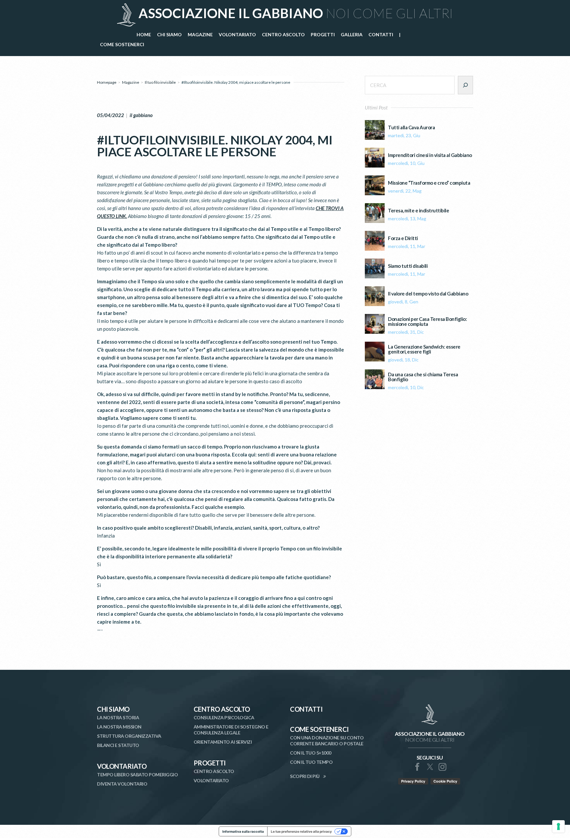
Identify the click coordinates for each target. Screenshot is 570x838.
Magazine (130, 82)
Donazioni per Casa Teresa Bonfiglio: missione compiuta (427, 321)
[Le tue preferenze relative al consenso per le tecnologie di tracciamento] (558, 826)
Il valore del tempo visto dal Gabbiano (428, 293)
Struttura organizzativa (129, 736)
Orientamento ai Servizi (223, 742)
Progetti (210, 763)
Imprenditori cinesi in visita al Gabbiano (430, 155)
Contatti (306, 709)
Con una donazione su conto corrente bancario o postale (327, 740)
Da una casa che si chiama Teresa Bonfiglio (423, 377)
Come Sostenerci (319, 729)
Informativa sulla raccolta (243, 831)
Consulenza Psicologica (224, 717)
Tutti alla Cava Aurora (411, 127)
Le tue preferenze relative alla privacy (301, 831)
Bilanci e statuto (118, 745)
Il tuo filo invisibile (160, 82)
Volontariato (121, 766)
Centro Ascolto (222, 709)
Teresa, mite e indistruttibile (418, 210)
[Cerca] (465, 85)
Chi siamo (113, 709)
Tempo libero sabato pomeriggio (137, 774)
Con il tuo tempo (311, 762)
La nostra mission (119, 726)
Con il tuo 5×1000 (310, 753)
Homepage (106, 82)
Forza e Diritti (403, 238)
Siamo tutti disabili (408, 266)
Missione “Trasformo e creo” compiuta (429, 182)
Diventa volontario (122, 784)
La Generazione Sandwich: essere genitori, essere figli (424, 349)
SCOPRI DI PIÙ (305, 776)
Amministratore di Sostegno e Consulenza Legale (231, 729)
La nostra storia (118, 717)
